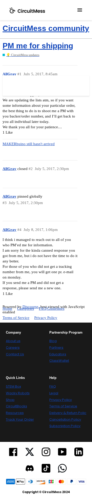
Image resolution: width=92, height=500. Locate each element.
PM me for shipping (38, 45)
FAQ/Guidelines (51, 308)
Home (7, 308)
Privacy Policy (45, 318)
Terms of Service (16, 318)
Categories (25, 308)
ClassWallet (59, 360)
